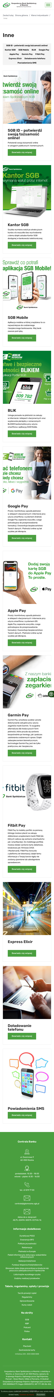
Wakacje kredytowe (27, 1261)
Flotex (27, 1331)
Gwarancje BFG (27, 1240)
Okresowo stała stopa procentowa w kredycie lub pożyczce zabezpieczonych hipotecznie (27, 1269)
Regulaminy (27, 1297)
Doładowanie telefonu (35, 58)
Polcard (27, 1327)
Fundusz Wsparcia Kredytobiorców (27, 1265)
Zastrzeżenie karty (27, 1350)
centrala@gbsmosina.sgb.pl (27, 1204)
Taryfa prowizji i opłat (27, 1293)
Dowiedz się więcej (22, 152)
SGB (27, 1320)
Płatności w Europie (27, 1251)
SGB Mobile (23, 50)
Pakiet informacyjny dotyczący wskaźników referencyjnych (27, 1256)
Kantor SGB (10, 50)
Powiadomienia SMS (27, 63)
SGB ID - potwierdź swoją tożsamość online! (27, 45)
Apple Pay (14, 54)
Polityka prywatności (27, 1244)
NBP (27, 1324)
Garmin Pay (27, 54)
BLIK (34, 50)
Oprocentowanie (27, 1301)
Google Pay (44, 50)
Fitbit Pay (39, 54)
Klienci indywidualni (39, 15)
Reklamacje (27, 1248)
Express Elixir (15, 58)
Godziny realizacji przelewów (27, 1278)
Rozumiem (41, 1395)
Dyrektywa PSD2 (27, 1236)
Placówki (27, 1346)
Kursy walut (27, 1305)
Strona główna (21, 15)
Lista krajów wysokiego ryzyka (27, 1274)
